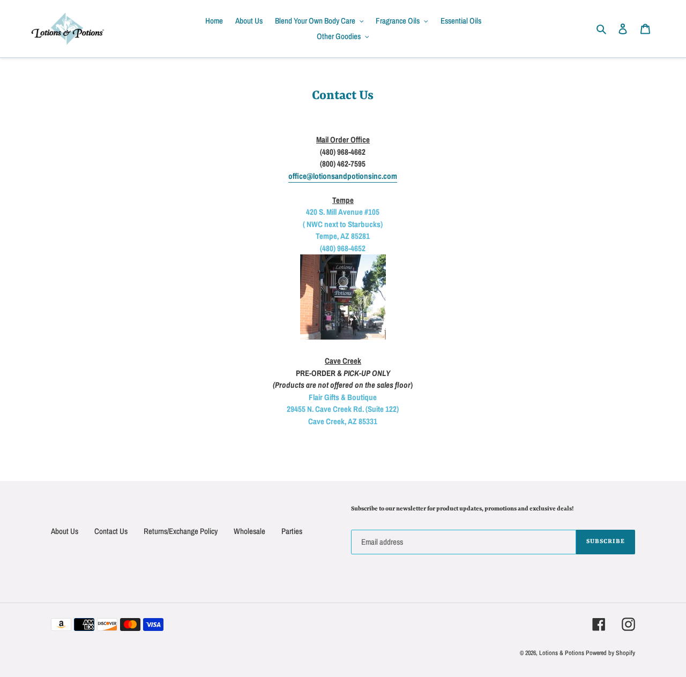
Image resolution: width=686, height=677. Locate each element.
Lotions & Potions (562, 653)
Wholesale (249, 531)
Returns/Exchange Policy (181, 531)
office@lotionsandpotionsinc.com (342, 176)
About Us (64, 531)
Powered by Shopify (610, 653)
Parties (291, 531)
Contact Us (111, 531)
